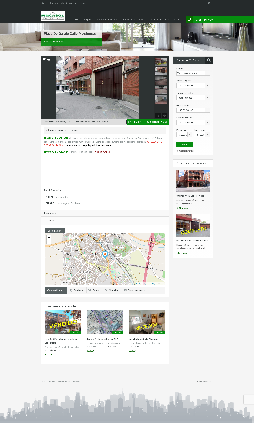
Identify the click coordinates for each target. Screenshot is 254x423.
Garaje (51, 220)
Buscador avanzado (187, 151)
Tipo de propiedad (184, 93)
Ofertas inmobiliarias (107, 19)
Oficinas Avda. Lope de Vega (190, 196)
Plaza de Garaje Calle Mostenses (192, 240)
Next (151, 87)
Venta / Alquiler (183, 81)
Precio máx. (199, 130)
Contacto (178, 19)
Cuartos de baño (184, 118)
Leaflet (138, 283)
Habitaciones (182, 105)
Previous (43, 87)
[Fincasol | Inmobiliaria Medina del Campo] (53, 17)
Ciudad (179, 68)
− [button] (49, 242)
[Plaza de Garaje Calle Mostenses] (105, 255)
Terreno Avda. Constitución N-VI (102, 339)
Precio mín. (181, 130)
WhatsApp (113, 290)
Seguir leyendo (186, 203)
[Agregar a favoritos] (44, 60)
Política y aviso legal (204, 382)
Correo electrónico (136, 290)
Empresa (88, 19)
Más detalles (54, 350)
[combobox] (193, 73)
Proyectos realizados (159, 19)
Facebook (78, 290)
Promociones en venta (133, 19)
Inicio (76, 19)
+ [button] (49, 237)
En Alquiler (58, 41)
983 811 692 (204, 20)
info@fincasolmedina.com (72, 3)
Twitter (96, 290)
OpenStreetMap (149, 283)
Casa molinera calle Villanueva (143, 339)
